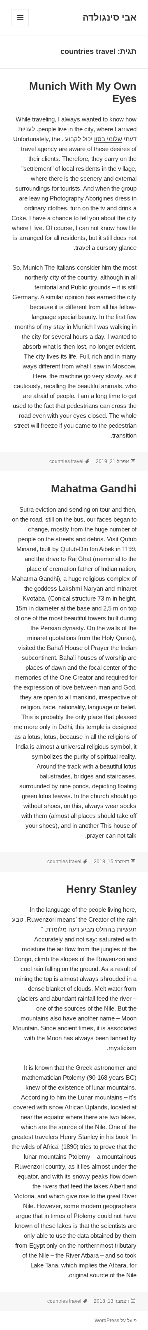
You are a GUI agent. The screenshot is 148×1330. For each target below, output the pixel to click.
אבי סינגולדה (109, 17)
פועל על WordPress (115, 1320)
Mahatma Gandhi (93, 488)
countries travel (66, 461)
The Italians (59, 267)
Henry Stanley (101, 889)
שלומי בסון (108, 138)
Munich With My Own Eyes (82, 92)
